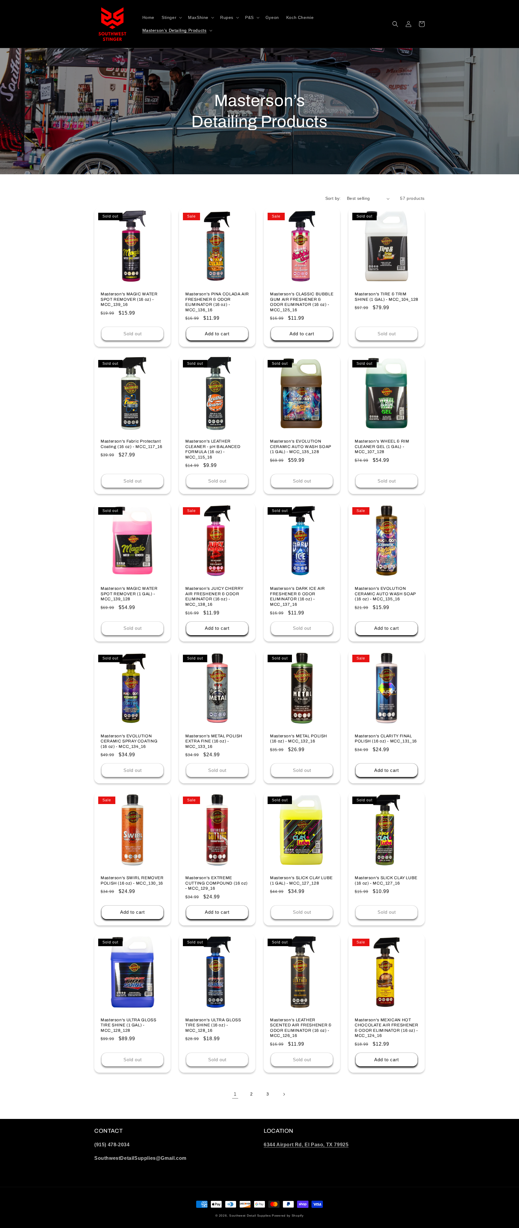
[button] (171, 17)
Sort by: (333, 198)
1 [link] (235, 1094)
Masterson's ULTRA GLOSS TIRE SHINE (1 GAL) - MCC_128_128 (128, 1025)
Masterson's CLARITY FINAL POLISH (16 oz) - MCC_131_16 (386, 739)
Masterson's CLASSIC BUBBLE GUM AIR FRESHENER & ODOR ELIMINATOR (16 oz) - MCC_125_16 (301, 302)
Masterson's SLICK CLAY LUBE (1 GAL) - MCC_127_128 (301, 880)
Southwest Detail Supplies (250, 1215)
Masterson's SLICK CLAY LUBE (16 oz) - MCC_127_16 (386, 880)
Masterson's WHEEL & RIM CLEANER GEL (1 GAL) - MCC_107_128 (382, 446)
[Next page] (283, 1094)
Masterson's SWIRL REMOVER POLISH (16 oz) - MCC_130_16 (132, 880)
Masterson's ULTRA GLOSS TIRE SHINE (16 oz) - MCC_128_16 (213, 1025)
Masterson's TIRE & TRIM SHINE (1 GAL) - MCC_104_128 (386, 297)
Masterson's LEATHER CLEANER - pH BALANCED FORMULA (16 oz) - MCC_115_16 (212, 449)
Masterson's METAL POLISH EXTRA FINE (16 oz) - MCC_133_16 (213, 741)
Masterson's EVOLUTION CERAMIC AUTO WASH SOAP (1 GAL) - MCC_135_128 (300, 446)
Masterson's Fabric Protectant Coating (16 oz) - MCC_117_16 (131, 444)
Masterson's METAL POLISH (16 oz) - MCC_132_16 (298, 739)
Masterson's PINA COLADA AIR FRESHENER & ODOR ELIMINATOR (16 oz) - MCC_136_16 (217, 302)
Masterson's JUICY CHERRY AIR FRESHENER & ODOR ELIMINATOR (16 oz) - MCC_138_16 (214, 596)
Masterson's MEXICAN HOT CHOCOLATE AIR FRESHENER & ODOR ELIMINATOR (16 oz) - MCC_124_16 (386, 1028)
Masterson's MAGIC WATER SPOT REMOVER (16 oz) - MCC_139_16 (129, 299)
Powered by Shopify (288, 1215)
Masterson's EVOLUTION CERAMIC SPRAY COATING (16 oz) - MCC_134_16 (129, 741)
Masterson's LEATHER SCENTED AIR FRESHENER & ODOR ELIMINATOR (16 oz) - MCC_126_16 (301, 1028)
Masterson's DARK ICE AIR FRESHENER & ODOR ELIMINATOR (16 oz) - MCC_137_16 (297, 596)
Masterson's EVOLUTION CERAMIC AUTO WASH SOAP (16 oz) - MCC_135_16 (385, 593)
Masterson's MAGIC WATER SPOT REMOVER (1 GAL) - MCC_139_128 (129, 593)
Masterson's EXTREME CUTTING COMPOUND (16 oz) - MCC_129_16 (216, 883)
